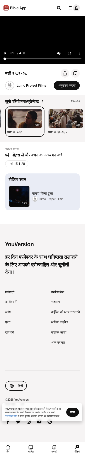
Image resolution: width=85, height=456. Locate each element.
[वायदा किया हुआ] (42, 191)
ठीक (72, 412)
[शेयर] (65, 73)
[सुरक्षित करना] (75, 73)
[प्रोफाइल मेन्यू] (73, 7)
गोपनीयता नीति (11, 416)
